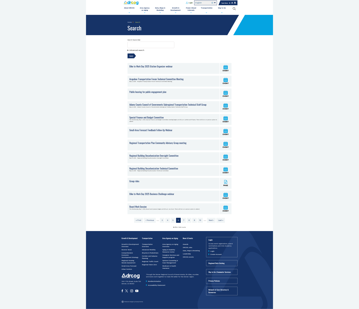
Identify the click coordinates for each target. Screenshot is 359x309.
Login (191, 3)
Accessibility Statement (156, 285)
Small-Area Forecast (129, 266)
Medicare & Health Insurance (169, 267)
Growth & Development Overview (130, 245)
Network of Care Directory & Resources (218, 291)
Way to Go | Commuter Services (219, 272)
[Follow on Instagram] (131, 291)
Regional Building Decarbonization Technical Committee (153, 168)
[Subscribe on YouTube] (136, 291)
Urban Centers (127, 269)
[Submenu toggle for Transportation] (206, 13)
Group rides (134, 181)
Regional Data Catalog (216, 263)
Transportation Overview (147, 245)
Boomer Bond (127, 250)
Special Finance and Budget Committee (146, 117)
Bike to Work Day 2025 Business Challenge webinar (151, 194)
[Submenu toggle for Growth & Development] (175, 13)
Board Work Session (138, 206)
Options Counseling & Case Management (170, 262)
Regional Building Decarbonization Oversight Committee (153, 155)
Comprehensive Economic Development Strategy (130, 255)
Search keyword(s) (134, 40)
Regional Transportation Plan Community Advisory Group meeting (157, 143)
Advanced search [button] (136, 50)
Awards (185, 244)
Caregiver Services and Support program (170, 256)
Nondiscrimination (154, 281)
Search (137, 22)
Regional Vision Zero (149, 265)
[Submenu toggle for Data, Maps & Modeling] (160, 13)
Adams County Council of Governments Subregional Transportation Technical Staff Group (167, 104)
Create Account (216, 254)
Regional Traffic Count (150, 261)
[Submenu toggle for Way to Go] (222, 13)
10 (201, 220)
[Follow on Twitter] (126, 291)
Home (130, 22)
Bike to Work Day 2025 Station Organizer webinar (151, 66)
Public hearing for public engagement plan (147, 92)
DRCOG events (188, 257)
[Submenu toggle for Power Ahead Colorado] (191, 13)
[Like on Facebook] (122, 291)
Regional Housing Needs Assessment (128, 262)
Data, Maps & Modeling (191, 251)
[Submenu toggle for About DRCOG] (129, 13)
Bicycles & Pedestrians (150, 253)
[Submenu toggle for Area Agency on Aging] (144, 13)
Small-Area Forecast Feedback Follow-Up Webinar (150, 130)
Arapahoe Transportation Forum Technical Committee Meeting (156, 79)
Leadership (187, 254)
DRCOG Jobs (187, 247)
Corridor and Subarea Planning (149, 257)
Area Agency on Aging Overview (170, 245)
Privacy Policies (214, 280)
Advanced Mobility (148, 250)
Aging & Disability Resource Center (168, 251)
